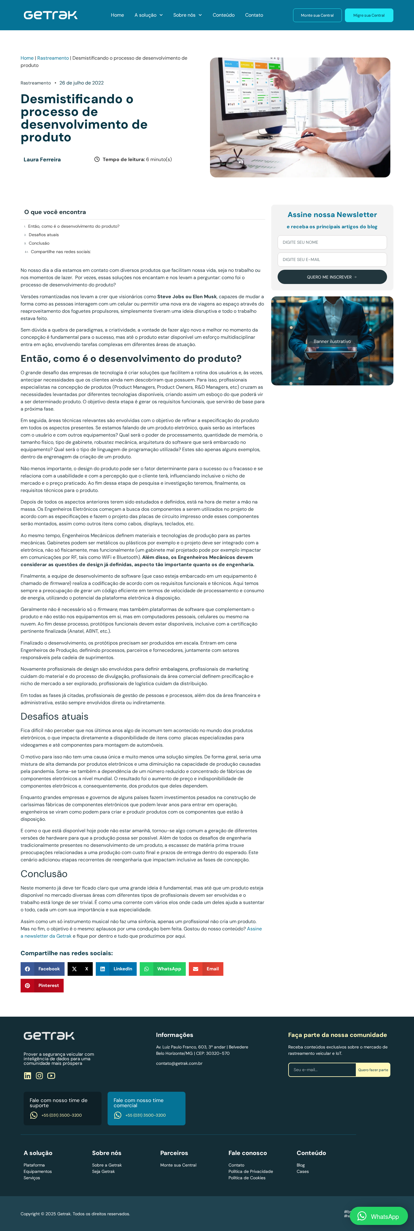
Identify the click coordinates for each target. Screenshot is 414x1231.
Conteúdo (224, 15)
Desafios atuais (44, 234)
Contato (254, 15)
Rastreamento (53, 58)
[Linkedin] (28, 1076)
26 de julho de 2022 (81, 83)
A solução (145, 15)
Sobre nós (184, 15)
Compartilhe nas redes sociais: (61, 251)
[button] (43, 969)
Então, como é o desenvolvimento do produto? (73, 226)
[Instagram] (39, 1076)
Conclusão (39, 243)
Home (117, 15)
